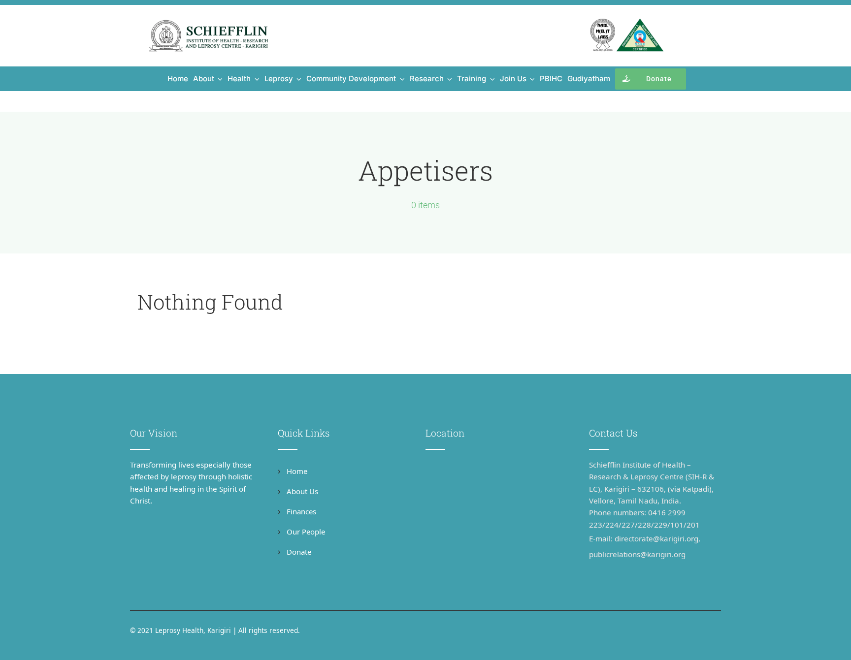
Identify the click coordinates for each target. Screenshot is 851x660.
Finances (300, 511)
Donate (298, 552)
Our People (305, 531)
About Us (301, 491)
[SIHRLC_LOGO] (208, 22)
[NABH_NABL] (627, 22)
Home (296, 471)
